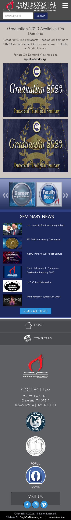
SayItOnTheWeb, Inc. (31, 517)
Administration (57, 517)
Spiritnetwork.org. (35, 59)
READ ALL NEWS (35, 311)
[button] (6, 194)
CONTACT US (43, 338)
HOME (38, 325)
